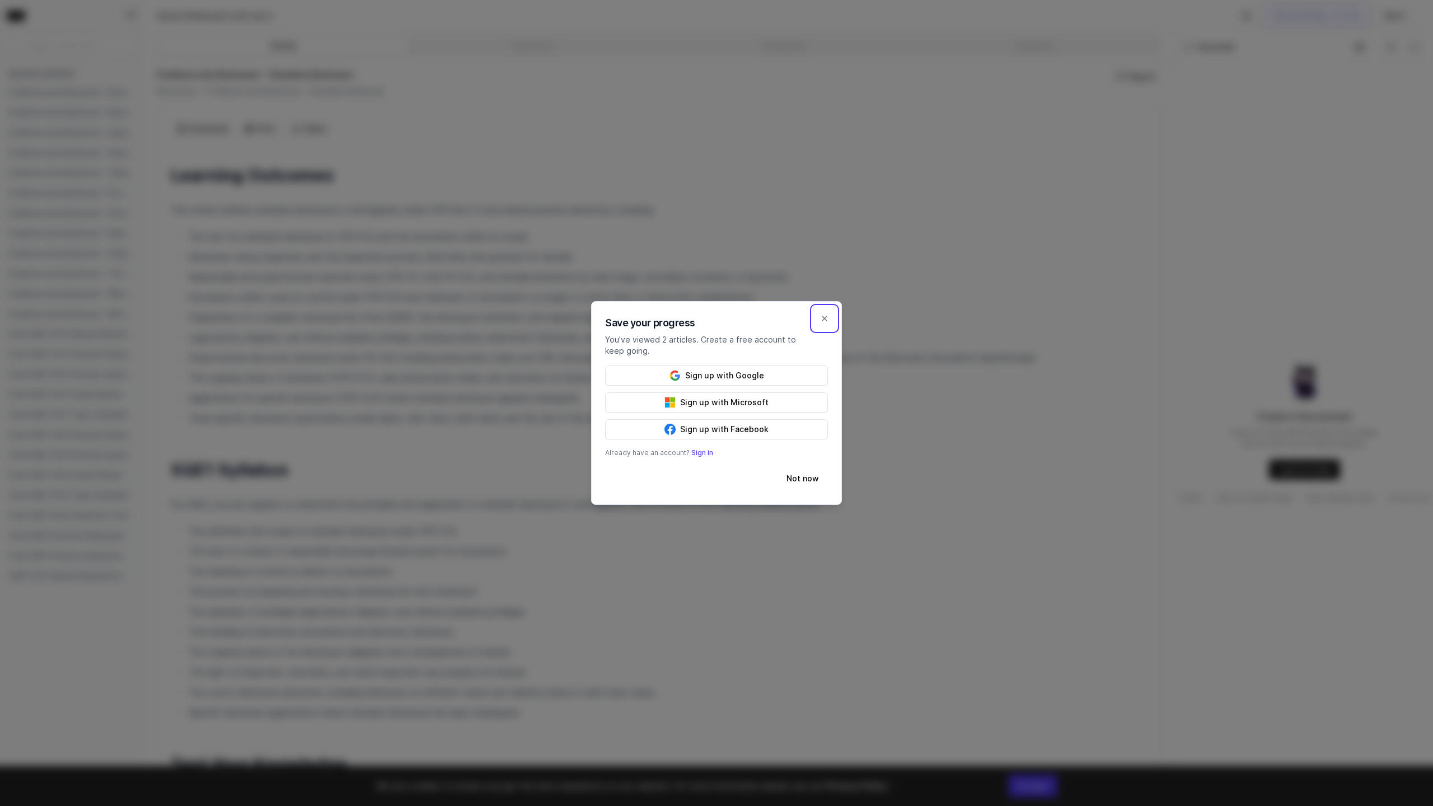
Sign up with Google (724, 375)
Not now (802, 478)
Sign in (702, 452)
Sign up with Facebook (724, 429)
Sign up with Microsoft (724, 402)
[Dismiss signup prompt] (824, 318)
